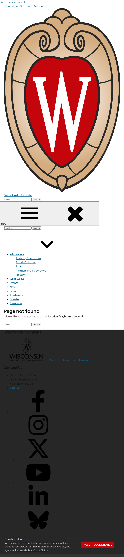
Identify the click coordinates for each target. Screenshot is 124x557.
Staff (19, 266)
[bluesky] (38, 530)
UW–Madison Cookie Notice (33, 550)
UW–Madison (23, 6)
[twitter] (38, 459)
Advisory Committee (28, 258)
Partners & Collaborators (31, 270)
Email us (15, 387)
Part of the (70, 360)
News (13, 287)
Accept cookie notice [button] (98, 544)
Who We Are (17, 254)
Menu (4, 224)
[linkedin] (38, 506)
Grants (14, 291)
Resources (16, 303)
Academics (16, 295)
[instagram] (38, 435)
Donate (14, 299)
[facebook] (38, 411)
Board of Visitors (26, 262)
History (20, 274)
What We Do (17, 278)
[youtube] (38, 483)
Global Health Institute (18, 195)
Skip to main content (12, 2)
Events (14, 283)
